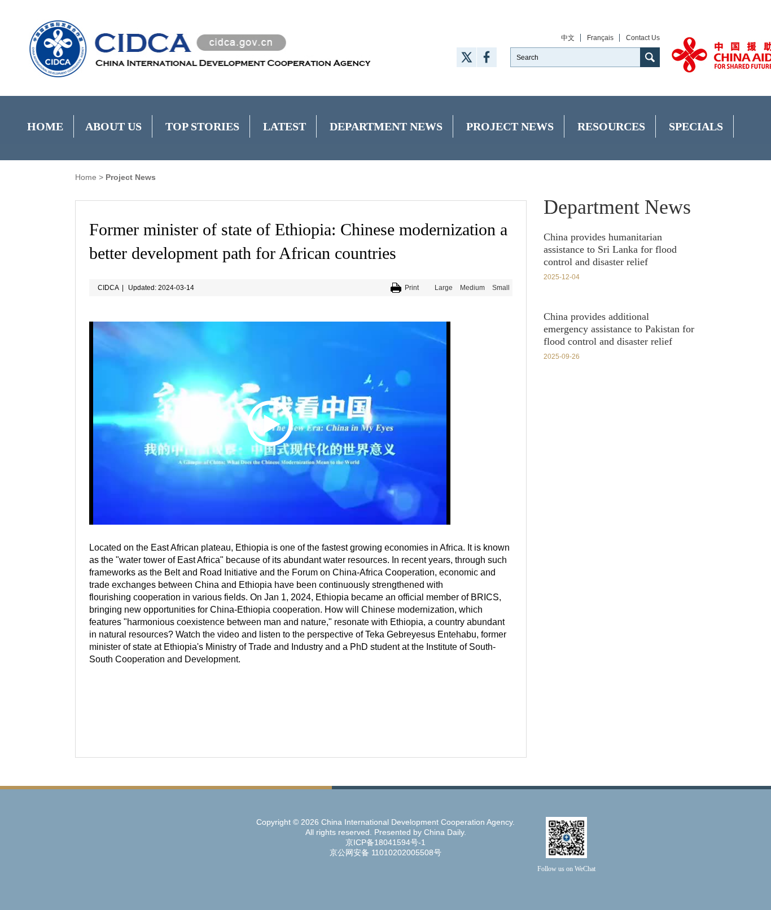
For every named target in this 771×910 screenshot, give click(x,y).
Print (412, 288)
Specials (696, 126)
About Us (113, 126)
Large (444, 288)
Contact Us (643, 38)
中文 (568, 38)
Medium (472, 288)
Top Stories (202, 126)
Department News (386, 126)
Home (45, 126)
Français (600, 38)
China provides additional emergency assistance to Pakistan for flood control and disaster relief (619, 329)
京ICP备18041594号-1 (385, 842)
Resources (611, 126)
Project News (510, 126)
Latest (284, 126)
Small (501, 288)
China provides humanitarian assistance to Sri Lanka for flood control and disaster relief (610, 249)
